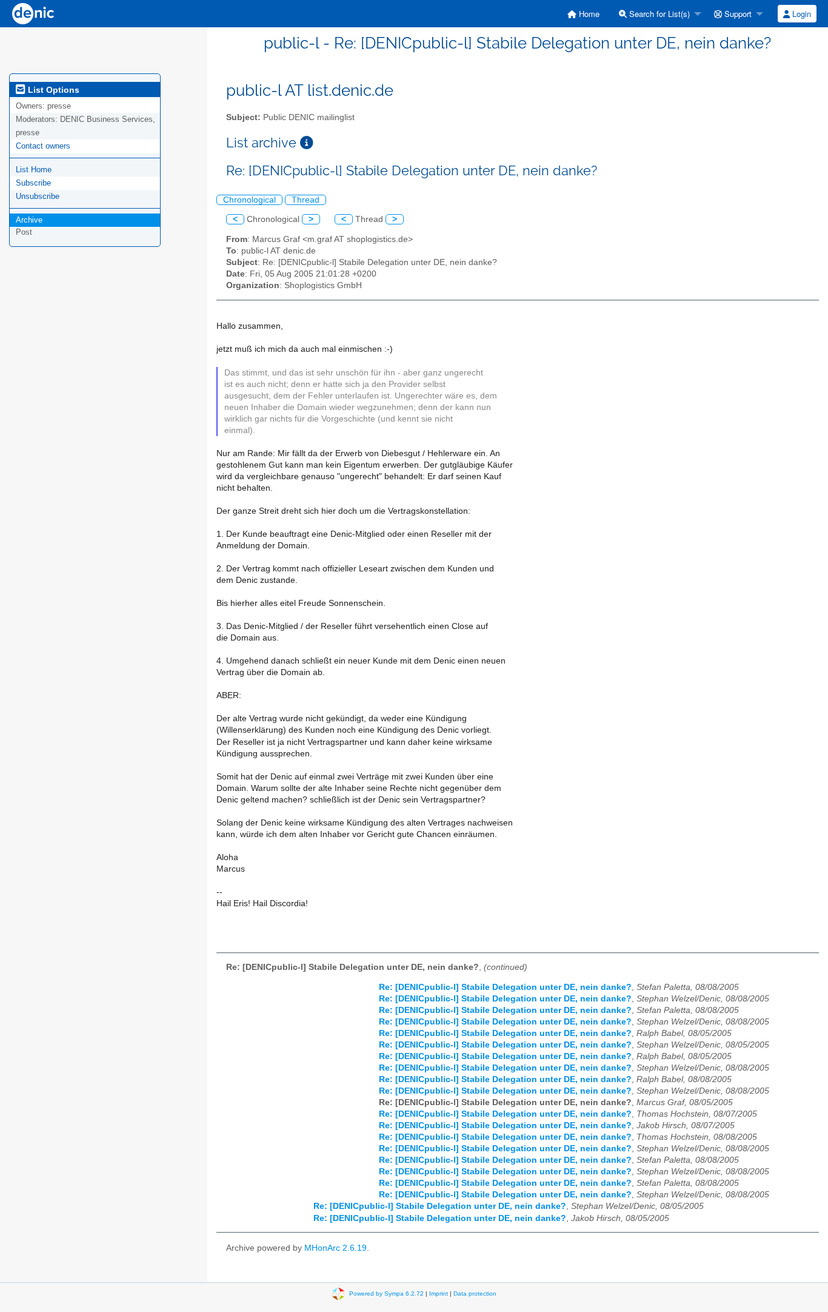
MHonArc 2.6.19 (335, 1248)
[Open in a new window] (306, 142)
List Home (34, 169)
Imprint (438, 1293)
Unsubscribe (37, 196)
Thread (305, 199)
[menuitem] (583, 13)
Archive (29, 219)
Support (737, 13)
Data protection (474, 1293)
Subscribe (33, 182)
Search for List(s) (658, 13)
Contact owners (43, 145)
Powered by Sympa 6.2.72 (386, 1293)
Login (800, 13)
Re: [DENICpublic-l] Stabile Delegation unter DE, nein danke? (505, 987)
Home (587, 13)
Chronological (249, 199)
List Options (52, 90)
